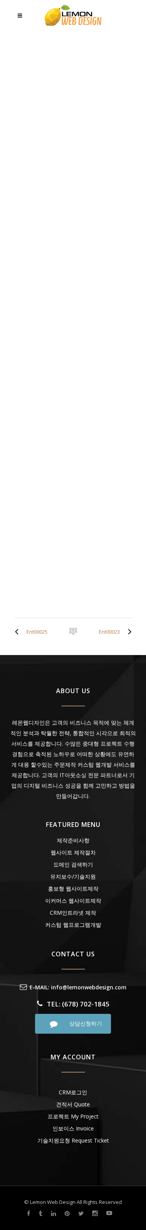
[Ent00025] (19, 632)
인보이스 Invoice (73, 1128)
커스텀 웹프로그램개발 (73, 924)
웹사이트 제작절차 (73, 852)
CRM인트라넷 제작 (73, 912)
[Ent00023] (128, 632)
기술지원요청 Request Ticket (73, 1140)
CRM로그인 (73, 1092)
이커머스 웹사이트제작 (73, 900)
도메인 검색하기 (73, 864)
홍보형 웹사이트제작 (73, 888)
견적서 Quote (73, 1104)
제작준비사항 (73, 840)
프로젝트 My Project (73, 1116)
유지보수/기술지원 (73, 876)
